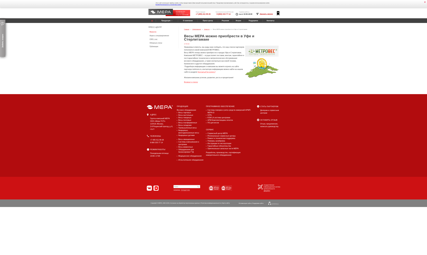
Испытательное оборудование (190, 160)
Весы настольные (185, 115)
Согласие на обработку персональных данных (185, 203)
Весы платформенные (187, 123)
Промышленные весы (187, 128)
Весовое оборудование (186, 110)
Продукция (165, 21)
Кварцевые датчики (186, 135)
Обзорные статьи (156, 43)
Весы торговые (184, 113)
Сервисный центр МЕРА (217, 133)
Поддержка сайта (257, 203)
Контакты (270, 21)
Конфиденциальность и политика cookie (168, 4)
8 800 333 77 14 (156, 142)
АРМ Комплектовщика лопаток (220, 120)
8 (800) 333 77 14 (224, 14)
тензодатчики (185, 190)
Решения (225, 21)
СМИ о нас (153, 39)
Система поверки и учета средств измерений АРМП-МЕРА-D (229, 111)
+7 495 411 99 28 (157, 140)
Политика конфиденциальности (211, 203)
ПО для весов (213, 123)
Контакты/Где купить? (207, 72)
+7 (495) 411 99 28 (203, 14)
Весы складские (185, 125)
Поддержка (253, 21)
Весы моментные (185, 147)
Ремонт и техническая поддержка (221, 138)
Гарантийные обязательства (219, 146)
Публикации (154, 46)
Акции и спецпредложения (159, 35)
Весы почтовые (184, 120)
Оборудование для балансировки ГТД (186, 151)
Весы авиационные (186, 139)
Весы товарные (184, 118)
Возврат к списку (191, 82)
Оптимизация (245, 203)
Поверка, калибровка (216, 141)
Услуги (238, 21)
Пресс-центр (208, 21)
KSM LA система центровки (218, 118)
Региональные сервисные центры (221, 136)
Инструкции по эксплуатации (219, 143)
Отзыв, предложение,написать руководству (269, 125)
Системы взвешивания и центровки (188, 143)
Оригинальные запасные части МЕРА (223, 148)
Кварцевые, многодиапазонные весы (188, 131)
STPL (209, 115)
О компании (188, 21)
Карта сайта (226, 203)
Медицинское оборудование (190, 156)
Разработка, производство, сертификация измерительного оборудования (223, 154)
